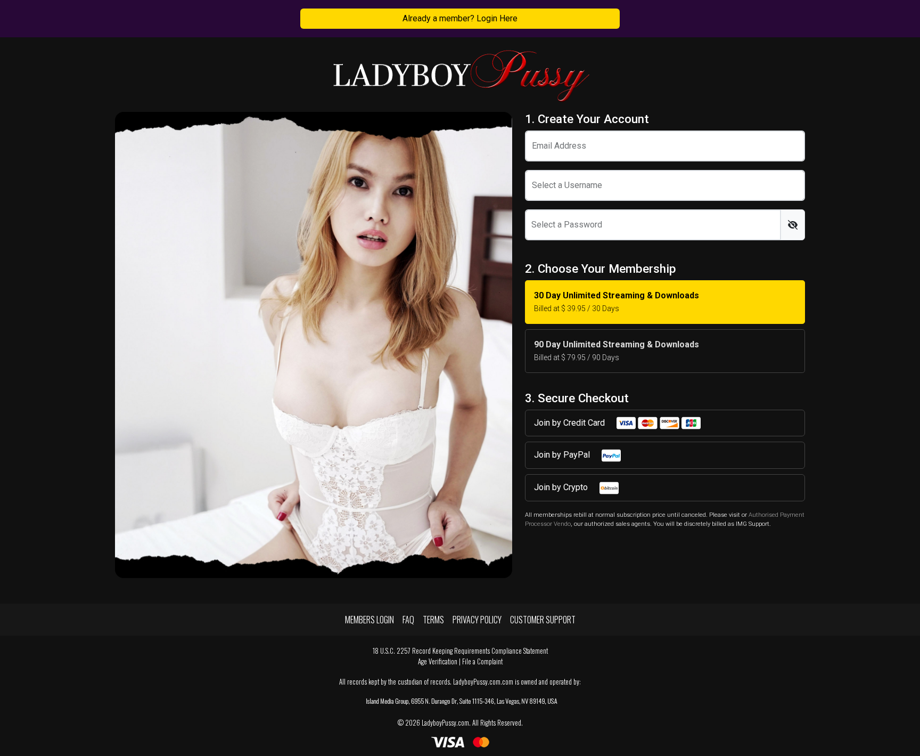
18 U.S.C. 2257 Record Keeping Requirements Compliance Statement (460, 651)
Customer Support (543, 619)
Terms (433, 619)
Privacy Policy (477, 619)
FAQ (408, 619)
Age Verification (437, 661)
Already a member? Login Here (460, 18)
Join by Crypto (562, 487)
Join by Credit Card (570, 423)
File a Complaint (482, 661)
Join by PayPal (563, 455)
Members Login (369, 619)
